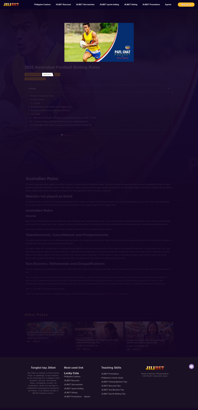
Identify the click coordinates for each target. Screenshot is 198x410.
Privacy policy (162, 374)
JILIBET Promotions (151, 4)
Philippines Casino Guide (112, 378)
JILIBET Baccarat (63, 4)
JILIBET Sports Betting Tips (113, 394)
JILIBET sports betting (109, 4)
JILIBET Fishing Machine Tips (114, 382)
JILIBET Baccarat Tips (111, 386)
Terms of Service (148, 374)
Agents (168, 4)
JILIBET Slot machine (85, 4)
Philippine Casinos (42, 4)
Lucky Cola (71, 373)
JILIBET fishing (130, 4)
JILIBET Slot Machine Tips (112, 390)
